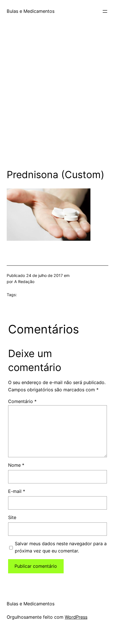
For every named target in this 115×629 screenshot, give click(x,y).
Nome (16, 465)
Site (12, 517)
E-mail (16, 491)
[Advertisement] (57, 100)
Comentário (22, 401)
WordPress (76, 617)
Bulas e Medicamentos (30, 11)
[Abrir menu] (105, 11)
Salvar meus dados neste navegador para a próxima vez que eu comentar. (61, 547)
